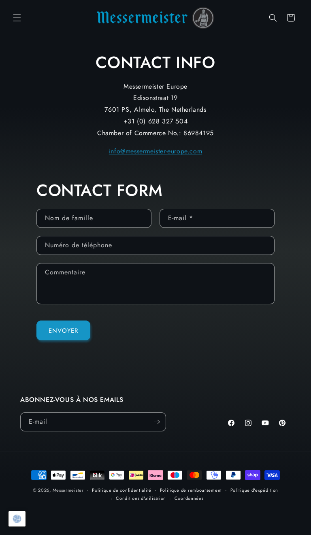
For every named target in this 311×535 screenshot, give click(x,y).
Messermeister (68, 490)
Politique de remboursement (191, 490)
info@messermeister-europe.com (155, 151)
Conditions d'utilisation (141, 498)
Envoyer (63, 330)
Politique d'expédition (254, 490)
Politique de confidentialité (121, 490)
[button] (17, 18)
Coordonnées (189, 498)
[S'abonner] (157, 421)
